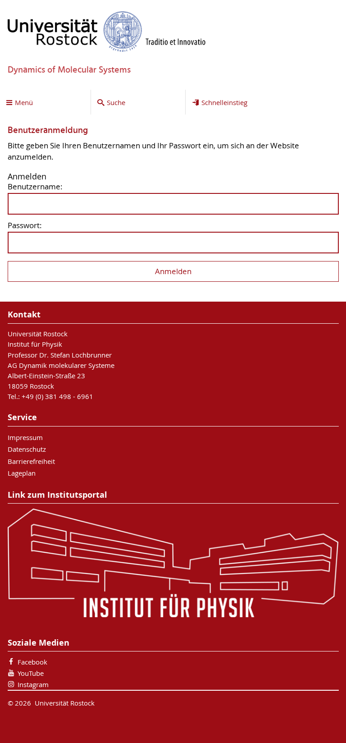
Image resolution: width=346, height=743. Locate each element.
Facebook (32, 661)
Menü (24, 102)
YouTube (31, 673)
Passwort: (25, 225)
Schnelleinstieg (224, 102)
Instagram (33, 684)
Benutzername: (35, 187)
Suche (116, 102)
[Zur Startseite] (107, 31)
